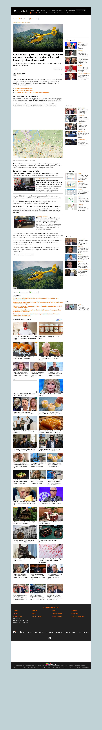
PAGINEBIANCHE (50, 665)
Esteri (53, 610)
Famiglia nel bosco (55, 13)
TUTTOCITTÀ (57, 665)
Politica (34, 610)
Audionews (80, 10)
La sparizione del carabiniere (23, 88)
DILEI (62, 665)
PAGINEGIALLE (28, 665)
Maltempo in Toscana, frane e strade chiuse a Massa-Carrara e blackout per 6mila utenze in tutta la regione (37, 307)
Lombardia (29, 255)
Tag (79, 632)
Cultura (15, 613)
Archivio (74, 632)
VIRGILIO (22, 665)
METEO (79, 304)
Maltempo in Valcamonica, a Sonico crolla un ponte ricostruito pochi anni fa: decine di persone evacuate (36, 314)
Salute (34, 613)
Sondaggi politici (71, 13)
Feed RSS (51, 632)
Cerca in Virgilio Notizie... (36, 632)
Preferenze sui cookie (38, 667)
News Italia (85, 632)
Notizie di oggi (17, 616)
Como (16, 255)
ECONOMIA (55, 10)
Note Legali (21, 667)
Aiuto (45, 667)
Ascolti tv (64, 13)
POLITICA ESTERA (82, 58)
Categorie (67, 632)
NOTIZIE (22, 11)
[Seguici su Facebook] (49, 639)
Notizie (20, 632)
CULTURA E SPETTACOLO (83, 73)
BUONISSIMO (77, 665)
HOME (14, 22)
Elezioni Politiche (57, 616)
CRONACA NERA (26, 22)
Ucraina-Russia (36, 616)
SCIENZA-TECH (67, 10)
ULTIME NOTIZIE (34, 10)
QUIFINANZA (71, 665)
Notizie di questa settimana (20, 620)
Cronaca (15, 610)
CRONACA (42, 10)
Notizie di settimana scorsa (20, 622)
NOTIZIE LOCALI (81, 115)
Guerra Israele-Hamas (77, 616)
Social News (74, 613)
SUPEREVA (83, 665)
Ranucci (78, 13)
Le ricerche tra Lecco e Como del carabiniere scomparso (32, 93)
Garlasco (48, 13)
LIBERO (18, 665)
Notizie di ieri (16, 618)
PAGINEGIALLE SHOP (36, 665)
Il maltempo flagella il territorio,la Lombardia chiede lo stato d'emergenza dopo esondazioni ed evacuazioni (37, 310)
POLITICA (48, 10)
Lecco (22, 255)
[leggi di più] (61, 74)
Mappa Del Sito (59, 632)
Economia (74, 610)
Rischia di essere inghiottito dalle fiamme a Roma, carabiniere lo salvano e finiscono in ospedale (35, 299)
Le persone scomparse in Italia (24, 90)
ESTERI (60, 10)
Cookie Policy (31, 667)
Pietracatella (42, 13)
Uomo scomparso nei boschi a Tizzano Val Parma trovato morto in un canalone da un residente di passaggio (38, 303)
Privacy (25, 667)
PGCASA (44, 665)
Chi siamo (16, 667)
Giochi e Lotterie (57, 613)
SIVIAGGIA (65, 665)
